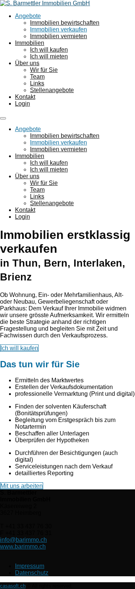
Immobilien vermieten (58, 36)
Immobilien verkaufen (58, 29)
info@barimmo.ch (23, 540)
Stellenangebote (52, 90)
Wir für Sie (44, 70)
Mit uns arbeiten (21, 486)
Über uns (27, 63)
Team (37, 76)
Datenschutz (31, 573)
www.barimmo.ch (23, 546)
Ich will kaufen (49, 49)
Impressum (29, 566)
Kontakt (25, 97)
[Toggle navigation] (3, 118)
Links (37, 83)
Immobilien (29, 43)
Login (22, 103)
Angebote (28, 16)
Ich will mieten (49, 56)
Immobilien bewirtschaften (64, 22)
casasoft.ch (13, 586)
